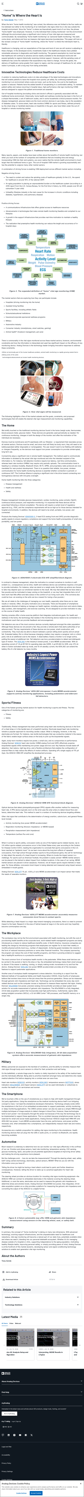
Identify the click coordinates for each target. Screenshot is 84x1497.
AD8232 (18, 743)
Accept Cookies (36, 1493)
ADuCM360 (13, 986)
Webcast (18, 1323)
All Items (5, 1323)
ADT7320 (69, 1082)
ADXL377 (18, 872)
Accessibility (6, 1455)
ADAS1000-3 (30, 516)
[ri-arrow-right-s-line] (80, 1345)
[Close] (80, 1483)
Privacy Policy (6, 1463)
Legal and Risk (6, 1447)
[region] (42, 1488)
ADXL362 (21, 642)
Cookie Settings (7, 1480)
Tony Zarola (8, 20)
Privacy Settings (7, 1471)
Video (11, 1323)
